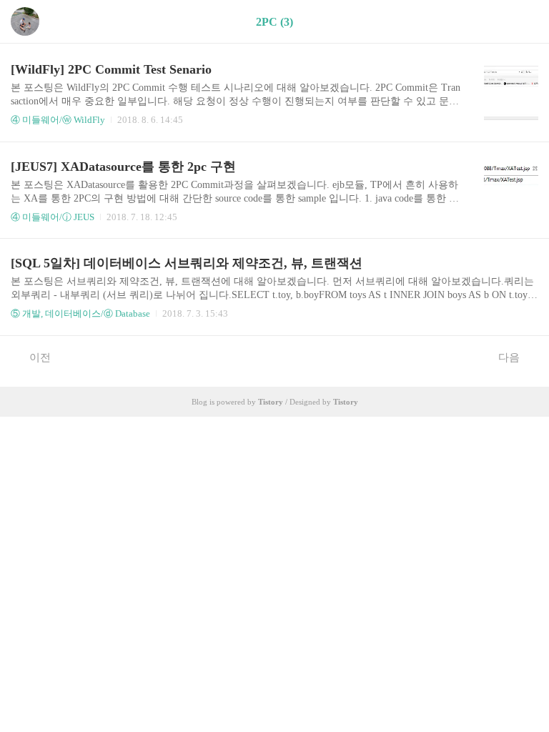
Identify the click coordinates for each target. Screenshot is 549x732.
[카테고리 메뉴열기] (524, 21)
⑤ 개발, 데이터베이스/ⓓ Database (80, 313)
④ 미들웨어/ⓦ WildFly (58, 119)
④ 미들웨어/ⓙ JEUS (52, 217)
